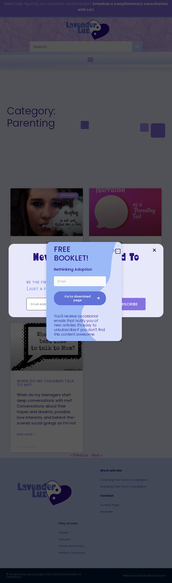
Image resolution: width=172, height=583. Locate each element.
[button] (154, 250)
